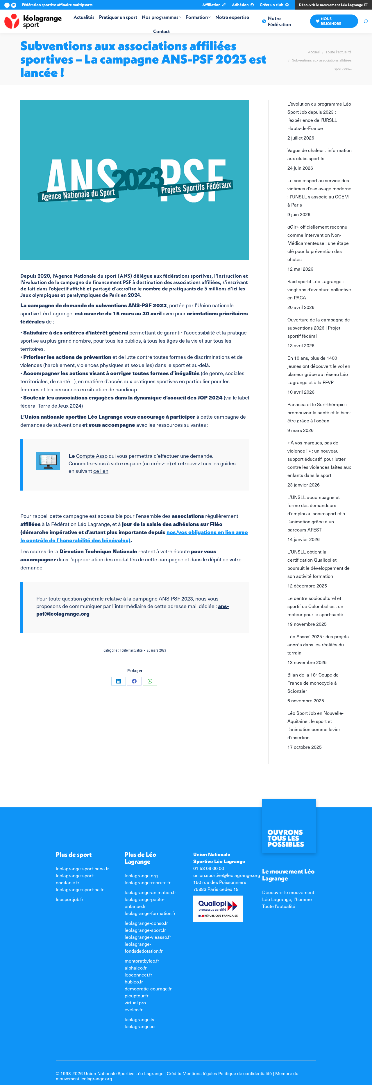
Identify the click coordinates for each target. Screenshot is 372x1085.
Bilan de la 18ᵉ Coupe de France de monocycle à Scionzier (313, 683)
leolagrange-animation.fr (150, 892)
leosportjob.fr (69, 899)
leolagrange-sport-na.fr (80, 889)
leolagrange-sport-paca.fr (82, 868)
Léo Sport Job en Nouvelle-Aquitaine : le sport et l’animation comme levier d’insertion (315, 725)
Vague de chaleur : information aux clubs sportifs (319, 154)
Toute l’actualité (278, 906)
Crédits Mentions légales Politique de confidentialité (219, 1073)
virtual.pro (135, 1002)
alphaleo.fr (136, 968)
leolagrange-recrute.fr (148, 882)
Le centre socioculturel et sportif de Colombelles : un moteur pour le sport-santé (315, 606)
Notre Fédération (279, 21)
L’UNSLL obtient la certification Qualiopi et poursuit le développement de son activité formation (318, 564)
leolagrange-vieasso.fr (148, 937)
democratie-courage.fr (148, 988)
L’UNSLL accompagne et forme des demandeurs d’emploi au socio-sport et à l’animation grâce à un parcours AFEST (316, 513)
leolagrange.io (140, 1026)
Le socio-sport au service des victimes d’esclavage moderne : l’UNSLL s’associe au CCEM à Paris (319, 192)
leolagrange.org (141, 875)
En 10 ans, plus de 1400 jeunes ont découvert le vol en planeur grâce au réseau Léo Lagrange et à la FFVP (318, 370)
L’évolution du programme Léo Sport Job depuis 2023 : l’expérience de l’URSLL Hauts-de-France (319, 116)
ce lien (100, 470)
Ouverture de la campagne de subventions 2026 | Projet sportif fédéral (318, 328)
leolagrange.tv (139, 1019)
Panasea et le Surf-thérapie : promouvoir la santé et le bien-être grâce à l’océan (319, 412)
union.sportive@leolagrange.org (226, 875)
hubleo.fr (134, 982)
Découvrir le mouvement (288, 892)
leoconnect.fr (138, 975)
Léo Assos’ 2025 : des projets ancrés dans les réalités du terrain (318, 644)
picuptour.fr (137, 995)
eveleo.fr (134, 1009)
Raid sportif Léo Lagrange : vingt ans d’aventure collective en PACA (319, 289)
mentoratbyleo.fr (142, 961)
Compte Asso (92, 455)
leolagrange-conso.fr (146, 923)
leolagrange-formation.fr (150, 913)
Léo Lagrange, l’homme (287, 899)
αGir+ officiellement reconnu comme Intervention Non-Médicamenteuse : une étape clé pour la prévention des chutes (318, 243)
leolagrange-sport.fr (145, 930)
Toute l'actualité (131, 650)
